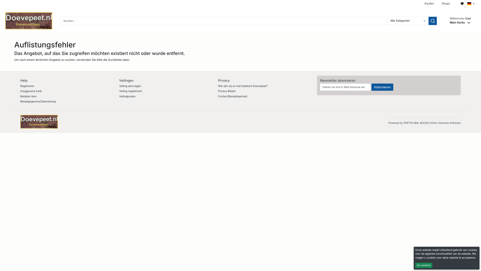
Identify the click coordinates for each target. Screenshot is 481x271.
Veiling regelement (130, 91)
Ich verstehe (424, 265)
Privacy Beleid (226, 91)
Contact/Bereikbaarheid (232, 96)
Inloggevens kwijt (31, 91)
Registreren (27, 86)
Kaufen (429, 3)
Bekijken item (28, 96)
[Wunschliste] (462, 4)
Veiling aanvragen (130, 86)
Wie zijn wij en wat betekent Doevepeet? (243, 86)
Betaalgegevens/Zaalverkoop (38, 101)
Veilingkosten (127, 96)
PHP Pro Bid (411, 123)
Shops (446, 3)
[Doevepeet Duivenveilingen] (28, 20)
